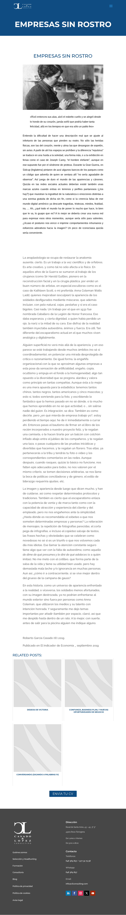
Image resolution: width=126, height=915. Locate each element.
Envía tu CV (63, 794)
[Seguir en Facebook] (74, 893)
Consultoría (18, 872)
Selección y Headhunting (24, 859)
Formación (18, 866)
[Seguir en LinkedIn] (68, 893)
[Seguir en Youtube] (92, 893)
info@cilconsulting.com (77, 884)
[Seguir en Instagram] (80, 893)
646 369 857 (71, 861)
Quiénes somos (20, 852)
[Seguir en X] (86, 893)
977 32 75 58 (85, 861)
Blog (15, 879)
